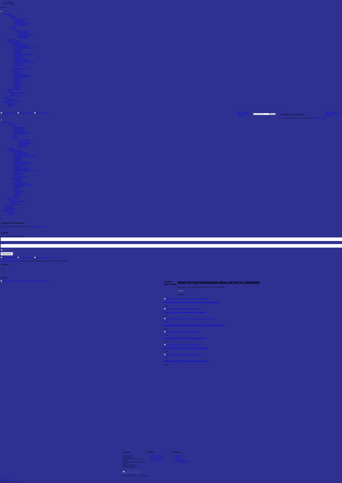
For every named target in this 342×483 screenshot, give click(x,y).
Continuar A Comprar (319, 118)
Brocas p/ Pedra (19, 20)
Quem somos (11, 104)
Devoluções (178, 457)
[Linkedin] (198, 451)
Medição (10, 91)
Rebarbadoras (19, 49)
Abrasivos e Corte (13, 15)
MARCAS (7, 97)
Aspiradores (18, 57)
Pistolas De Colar (20, 83)
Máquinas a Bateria (16, 43)
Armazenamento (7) (9, 269)
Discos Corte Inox (24, 33)
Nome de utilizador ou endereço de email (12, 236)
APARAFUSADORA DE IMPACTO (26, 47)
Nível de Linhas (15, 96)
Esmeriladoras (19, 73)
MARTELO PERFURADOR (23, 54)
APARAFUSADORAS (22, 44)
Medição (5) (7, 274)
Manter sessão (5, 250)
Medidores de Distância (18, 92)
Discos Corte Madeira (25, 31)
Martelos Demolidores (21, 75)
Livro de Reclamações (181, 460)
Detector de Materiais (21, 59)
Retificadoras (18, 86)
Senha (2, 243)
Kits (16, 67)
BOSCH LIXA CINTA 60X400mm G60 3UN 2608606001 (185, 312)
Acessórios (11, 39)
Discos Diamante (23, 36)
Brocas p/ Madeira (20, 19)
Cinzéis (13, 27)
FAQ (9, 107)
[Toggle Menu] (1, 11)
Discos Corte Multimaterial (26, 35)
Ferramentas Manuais (14, 89)
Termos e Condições (156, 455)
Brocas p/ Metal (19, 22)
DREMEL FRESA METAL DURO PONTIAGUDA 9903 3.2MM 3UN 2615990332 (194, 325)
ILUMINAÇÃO (19, 65)
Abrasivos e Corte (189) (11, 268)
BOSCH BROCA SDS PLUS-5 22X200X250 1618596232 (185, 338)
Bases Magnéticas (20, 55)
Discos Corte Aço (23, 38)
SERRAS (17, 52)
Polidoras (17, 84)
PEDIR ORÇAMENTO (11, 100)
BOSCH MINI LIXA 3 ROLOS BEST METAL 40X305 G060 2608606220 (191, 302)
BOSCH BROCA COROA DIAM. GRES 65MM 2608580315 (186, 361)
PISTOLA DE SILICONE (22, 60)
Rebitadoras (18, 51)
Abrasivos (14, 28)
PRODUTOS (8, 14)
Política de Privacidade (157, 457)
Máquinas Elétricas (16, 70)
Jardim (17, 88)
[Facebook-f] (208, 451)
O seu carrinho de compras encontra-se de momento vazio (296, 118)
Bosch (166, 335)
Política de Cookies (156, 459)
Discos (17, 30)
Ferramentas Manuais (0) (11, 272)
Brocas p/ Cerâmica (20, 25)
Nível (13, 94)
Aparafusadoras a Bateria (22, 46)
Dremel (166, 322)
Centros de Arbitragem (181, 462)
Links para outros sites (157, 460)
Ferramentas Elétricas (14, 41)
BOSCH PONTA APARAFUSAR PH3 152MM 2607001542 (186, 348)
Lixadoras (18, 63)
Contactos (10, 105)
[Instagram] (203, 451)
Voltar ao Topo (5, 480)
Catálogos (10, 99)
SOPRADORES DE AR (22, 68)
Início (2, 261)
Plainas (17, 79)
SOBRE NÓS (8, 102)
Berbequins (18, 71)
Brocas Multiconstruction (22, 23)
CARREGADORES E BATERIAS (25, 62)
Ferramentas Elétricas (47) (11, 271)
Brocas (13, 17)
